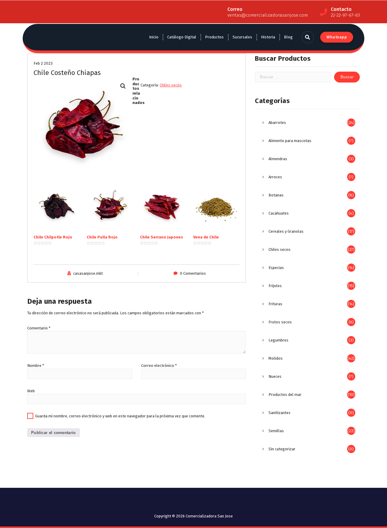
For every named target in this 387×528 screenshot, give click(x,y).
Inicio (153, 37)
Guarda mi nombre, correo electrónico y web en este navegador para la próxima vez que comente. (120, 416)
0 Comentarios (193, 273)
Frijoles (275, 285)
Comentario (38, 328)
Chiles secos (171, 85)
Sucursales (242, 37)
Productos (214, 37)
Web (31, 391)
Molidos (275, 358)
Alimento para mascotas (289, 140)
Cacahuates (278, 213)
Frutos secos (280, 322)
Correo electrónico (159, 365)
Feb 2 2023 (43, 63)
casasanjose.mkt (88, 273)
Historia (268, 37)
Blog (288, 37)
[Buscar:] (293, 77)
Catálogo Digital (181, 37)
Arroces (275, 177)
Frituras (275, 304)
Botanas (276, 195)
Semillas (276, 431)
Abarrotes (277, 122)
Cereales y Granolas (286, 231)
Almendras (277, 159)
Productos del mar (284, 394)
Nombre (35, 365)
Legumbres (278, 340)
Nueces (274, 376)
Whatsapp (337, 37)
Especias (276, 267)
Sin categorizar (281, 449)
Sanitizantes (279, 412)
